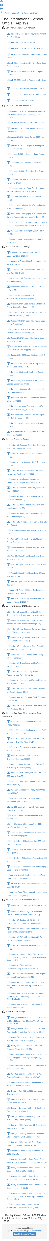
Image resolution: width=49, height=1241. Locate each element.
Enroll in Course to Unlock (24, 1234)
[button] (1, 2)
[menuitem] (1, 6)
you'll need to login (34, 1230)
